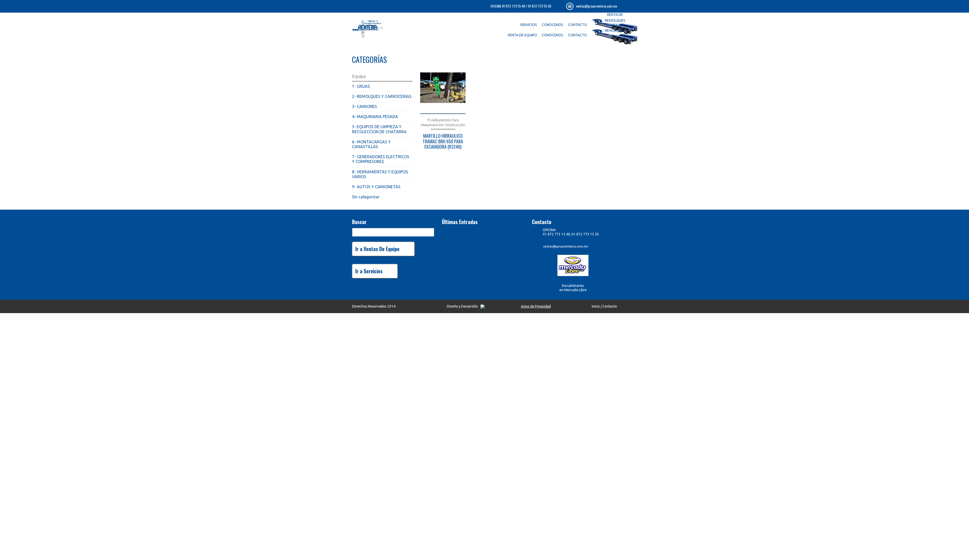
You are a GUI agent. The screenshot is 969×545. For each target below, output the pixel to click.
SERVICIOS (528, 25)
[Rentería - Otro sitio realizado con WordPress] (378, 28)
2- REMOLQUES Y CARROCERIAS (382, 96)
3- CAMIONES (364, 106)
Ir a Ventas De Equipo (377, 249)
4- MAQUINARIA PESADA (375, 116)
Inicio (596, 306)
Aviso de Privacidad (536, 306)
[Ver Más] (443, 93)
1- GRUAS (361, 86)
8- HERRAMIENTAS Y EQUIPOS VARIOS (380, 174)
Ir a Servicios (369, 271)
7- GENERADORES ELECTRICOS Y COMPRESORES (380, 159)
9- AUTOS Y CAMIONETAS (376, 186)
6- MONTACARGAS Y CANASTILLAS (371, 144)
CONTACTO (577, 25)
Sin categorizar (366, 197)
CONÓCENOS (552, 25)
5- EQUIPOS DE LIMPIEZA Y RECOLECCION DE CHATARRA (379, 129)
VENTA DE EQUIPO (522, 35)
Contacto (610, 306)
